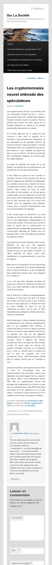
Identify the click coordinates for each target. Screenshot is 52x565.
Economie (32, 400)
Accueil (10, 44)
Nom (16, 550)
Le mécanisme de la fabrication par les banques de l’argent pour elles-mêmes (24, 62)
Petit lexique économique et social (19, 70)
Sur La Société (18, 15)
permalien (31, 405)
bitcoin (27, 403)
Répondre (15, 479)
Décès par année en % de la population (21, 54)
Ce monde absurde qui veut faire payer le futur (24, 49)
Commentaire (17, 517)
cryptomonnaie (36, 403)
